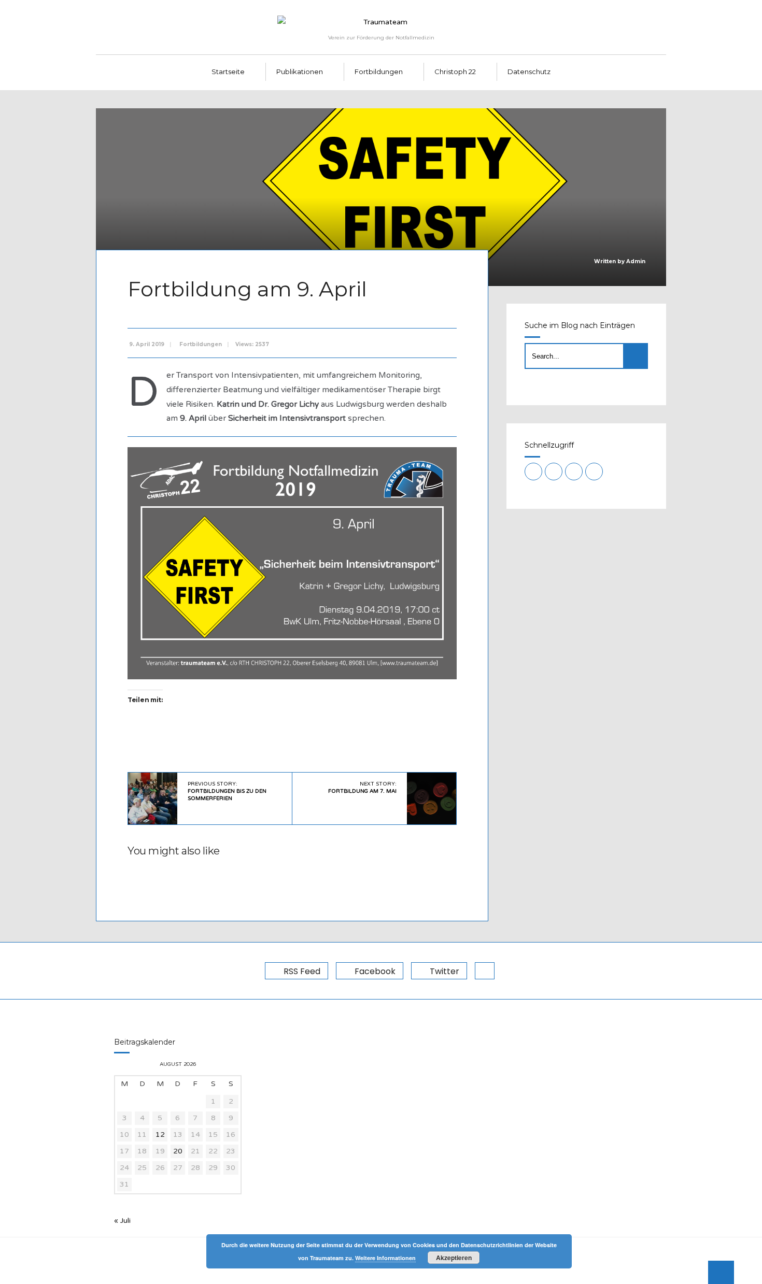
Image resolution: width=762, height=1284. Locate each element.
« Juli (122, 1220)
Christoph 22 (455, 71)
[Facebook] (553, 471)
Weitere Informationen (385, 1258)
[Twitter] (574, 471)
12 (160, 1134)
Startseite (228, 71)
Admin (635, 261)
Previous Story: (227, 791)
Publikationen (299, 71)
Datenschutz (529, 71)
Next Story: (362, 787)
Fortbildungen (379, 71)
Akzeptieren (454, 1257)
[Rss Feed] (533, 471)
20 (177, 1151)
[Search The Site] (594, 471)
